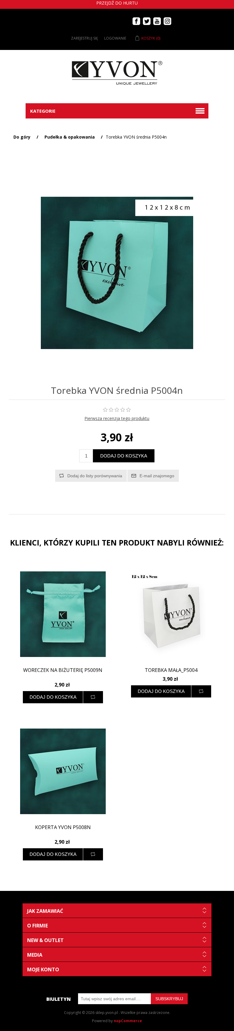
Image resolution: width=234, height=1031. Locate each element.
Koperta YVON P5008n (63, 827)
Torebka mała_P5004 (171, 670)
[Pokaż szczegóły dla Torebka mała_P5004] (171, 614)
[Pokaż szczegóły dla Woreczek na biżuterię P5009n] (63, 614)
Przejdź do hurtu (117, 3)
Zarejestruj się (84, 38)
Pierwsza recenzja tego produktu (116, 418)
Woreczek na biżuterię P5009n (62, 670)
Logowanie (115, 38)
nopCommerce (128, 1020)
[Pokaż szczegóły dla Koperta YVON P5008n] (63, 771)
